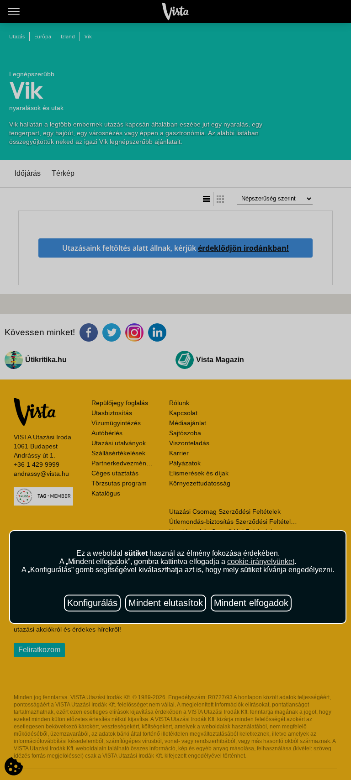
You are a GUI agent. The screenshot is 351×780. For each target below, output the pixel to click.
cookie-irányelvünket (260, 561)
